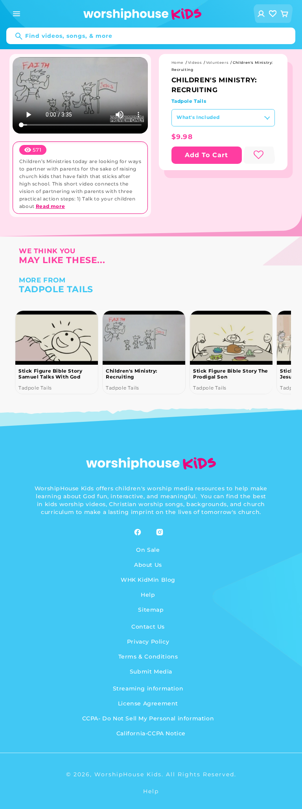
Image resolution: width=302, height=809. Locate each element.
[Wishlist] (273, 13)
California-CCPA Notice (151, 733)
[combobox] (150, 36)
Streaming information (148, 688)
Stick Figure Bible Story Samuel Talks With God (50, 374)
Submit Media (151, 671)
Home (177, 62)
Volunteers (217, 62)
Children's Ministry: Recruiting (131, 374)
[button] (16, 14)
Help (148, 594)
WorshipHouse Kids (128, 774)
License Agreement (148, 703)
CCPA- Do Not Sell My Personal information (148, 718)
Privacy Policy (148, 641)
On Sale (148, 549)
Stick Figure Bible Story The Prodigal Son (230, 374)
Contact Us (148, 626)
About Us (148, 564)
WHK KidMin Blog (148, 579)
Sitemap (151, 609)
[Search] (15, 36)
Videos (195, 62)
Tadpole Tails (188, 101)
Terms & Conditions (148, 656)
